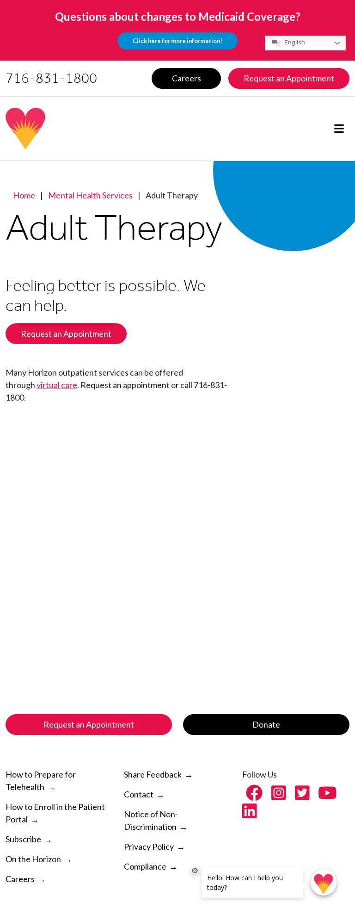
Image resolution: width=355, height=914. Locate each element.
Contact (138, 794)
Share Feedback (153, 774)
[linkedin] (249, 814)
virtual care (57, 385)
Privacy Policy (149, 846)
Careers (20, 879)
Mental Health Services (90, 195)
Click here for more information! (177, 40)
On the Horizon (33, 859)
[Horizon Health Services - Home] (88, 128)
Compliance (145, 866)
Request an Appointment (66, 333)
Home (24, 195)
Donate (266, 724)
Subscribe (23, 839)
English (294, 42)
